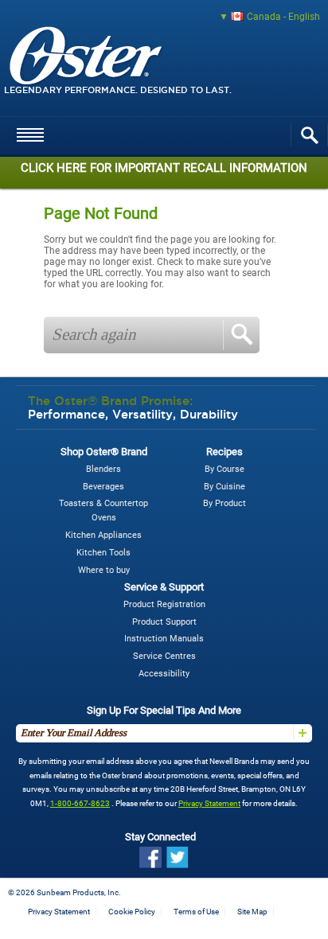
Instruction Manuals (164, 638)
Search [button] (309, 134)
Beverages (103, 486)
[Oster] (106, 70)
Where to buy (104, 570)
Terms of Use (196, 911)
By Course (224, 469)
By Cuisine (224, 486)
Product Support (164, 622)
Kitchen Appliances (103, 535)
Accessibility (164, 673)
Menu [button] (30, 145)
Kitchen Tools (103, 552)
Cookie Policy (131, 911)
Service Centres (164, 656)
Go (241, 335)
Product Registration (164, 604)
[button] (164, 16)
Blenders (103, 469)
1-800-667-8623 (80, 803)
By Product (224, 503)
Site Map (252, 911)
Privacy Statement (209, 803)
